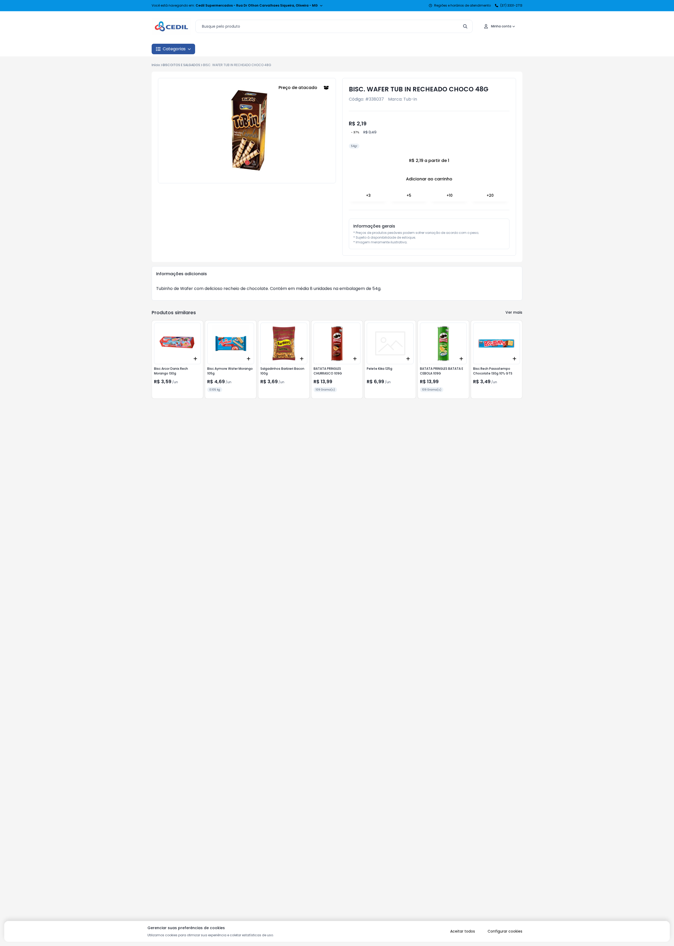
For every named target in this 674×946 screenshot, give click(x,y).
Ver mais (514, 312)
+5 (409, 195)
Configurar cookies (505, 931)
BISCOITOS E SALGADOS (181, 65)
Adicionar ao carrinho (429, 179)
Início (156, 65)
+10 (450, 195)
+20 (490, 195)
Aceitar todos (462, 931)
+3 (368, 195)
